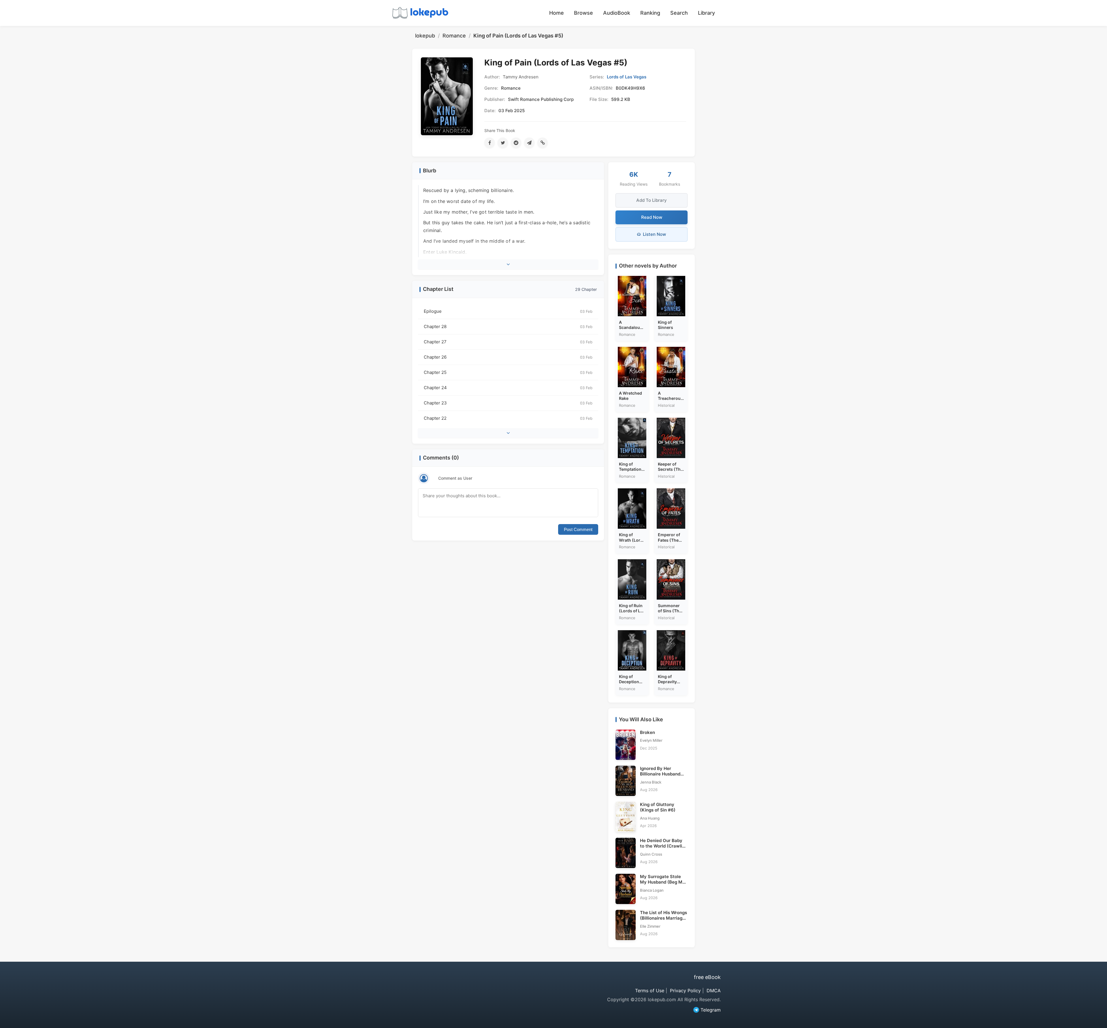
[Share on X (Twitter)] (503, 143)
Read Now (651, 217)
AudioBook (616, 13)
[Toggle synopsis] (508, 264)
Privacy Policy (685, 990)
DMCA (714, 990)
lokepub (425, 36)
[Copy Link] (542, 143)
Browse (583, 13)
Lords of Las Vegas (626, 77)
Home (556, 13)
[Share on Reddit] (516, 143)
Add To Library (651, 200)
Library (706, 13)
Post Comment (578, 529)
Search (679, 13)
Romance (454, 36)
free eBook (707, 977)
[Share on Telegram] (529, 143)
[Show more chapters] (508, 433)
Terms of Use (649, 990)
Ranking (650, 13)
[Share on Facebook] (489, 143)
